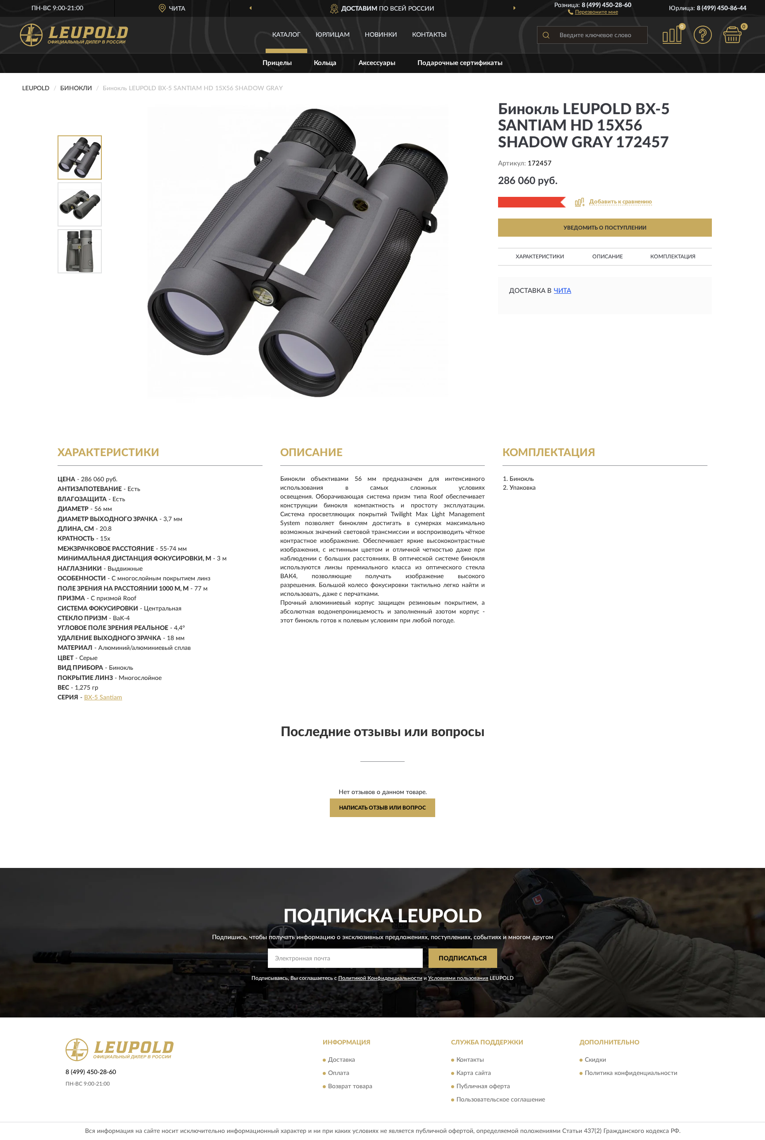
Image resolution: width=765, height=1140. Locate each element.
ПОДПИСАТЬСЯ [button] (463, 959)
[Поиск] (546, 35)
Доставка (341, 1060)
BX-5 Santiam (103, 698)
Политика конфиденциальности (631, 1073)
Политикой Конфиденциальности (380, 978)
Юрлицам (333, 35)
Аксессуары (377, 63)
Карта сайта (473, 1073)
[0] (732, 35)
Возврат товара (350, 1086)
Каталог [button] (286, 35)
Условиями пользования (458, 978)
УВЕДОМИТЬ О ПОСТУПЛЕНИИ (605, 227)
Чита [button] (562, 291)
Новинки (381, 35)
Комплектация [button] (672, 256)
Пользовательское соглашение (500, 1100)
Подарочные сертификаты (459, 63)
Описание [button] (607, 256)
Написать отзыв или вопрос (382, 807)
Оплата (338, 1073)
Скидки (595, 1060)
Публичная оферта (483, 1086)
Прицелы (277, 63)
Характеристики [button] (540, 256)
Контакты (429, 35)
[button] (593, 11)
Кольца (325, 63)
